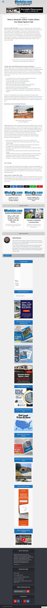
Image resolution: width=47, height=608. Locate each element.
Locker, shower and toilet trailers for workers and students (18, 85)
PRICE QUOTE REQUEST (21, 59)
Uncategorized (23, 17)
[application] (23, 540)
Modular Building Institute (19, 579)
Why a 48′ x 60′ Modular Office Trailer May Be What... (13, 219)
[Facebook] (18, 601)
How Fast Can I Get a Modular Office (29, 140)
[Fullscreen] (29, 544)
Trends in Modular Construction (34, 221)
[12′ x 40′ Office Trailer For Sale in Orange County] (17, 265)
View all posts (7, 255)
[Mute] (28, 544)
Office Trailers (17, 281)
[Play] (17, 544)
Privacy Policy (16, 573)
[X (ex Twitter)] (21, 601)
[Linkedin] (27, 601)
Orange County (17, 284)
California (17, 285)
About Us (20, 564)
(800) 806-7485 (24, 243)
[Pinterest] (24, 601)
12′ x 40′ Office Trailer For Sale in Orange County (17, 273)
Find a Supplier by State (18, 575)
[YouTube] (15, 601)
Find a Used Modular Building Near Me (21, 577)
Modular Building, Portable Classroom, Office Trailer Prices (23, 581)
